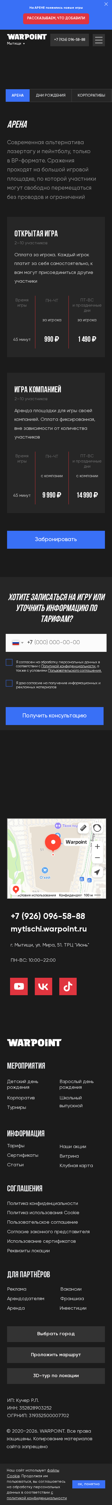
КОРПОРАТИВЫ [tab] (91, 95)
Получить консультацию (54, 716)
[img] (99, 40)
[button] (56, 540)
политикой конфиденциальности (37, 1498)
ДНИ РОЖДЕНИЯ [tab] (51, 95)
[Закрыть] (106, 4)
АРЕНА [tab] (18, 95)
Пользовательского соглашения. (75, 671)
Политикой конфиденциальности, (68, 666)
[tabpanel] (56, 161)
